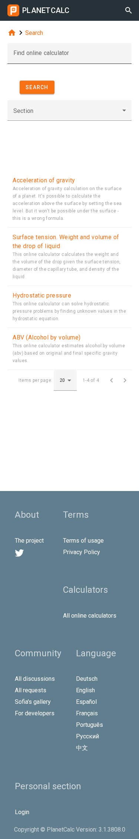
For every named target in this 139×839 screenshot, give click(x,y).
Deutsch (86, 678)
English (85, 690)
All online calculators (89, 615)
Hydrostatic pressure (42, 295)
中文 (82, 747)
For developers (34, 713)
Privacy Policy (81, 552)
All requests (30, 690)
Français (87, 713)
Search (34, 32)
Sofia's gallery (33, 701)
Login (22, 812)
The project (29, 540)
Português (89, 724)
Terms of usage (83, 540)
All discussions (35, 678)
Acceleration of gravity (44, 180)
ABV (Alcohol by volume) (47, 337)
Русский (87, 736)
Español (86, 701)
